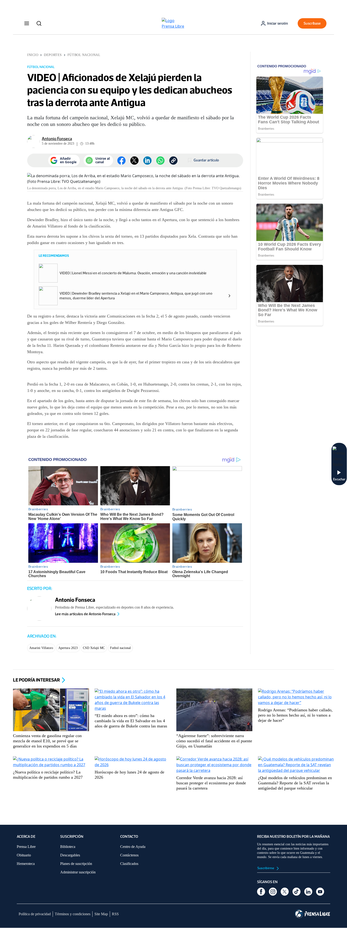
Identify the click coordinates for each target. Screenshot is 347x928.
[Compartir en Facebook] (121, 160)
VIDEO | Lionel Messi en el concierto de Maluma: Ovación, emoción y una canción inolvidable (133, 273)
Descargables (70, 855)
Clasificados (129, 864)
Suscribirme (266, 868)
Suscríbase (312, 23)
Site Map (101, 914)
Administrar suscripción (78, 872)
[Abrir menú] (27, 23)
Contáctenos (129, 855)
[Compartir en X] (134, 160)
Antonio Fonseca (57, 138)
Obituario (24, 855)
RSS (115, 914)
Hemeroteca (26, 864)
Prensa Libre (26, 847)
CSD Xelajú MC (94, 648)
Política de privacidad (35, 914)
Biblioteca (67, 847)
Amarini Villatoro (41, 648)
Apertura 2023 (68, 648)
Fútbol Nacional (84, 55)
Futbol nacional (120, 648)
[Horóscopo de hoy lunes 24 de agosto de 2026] (133, 762)
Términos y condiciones (72, 914)
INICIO (32, 55)
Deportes (53, 55)
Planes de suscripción (76, 864)
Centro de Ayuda (132, 847)
